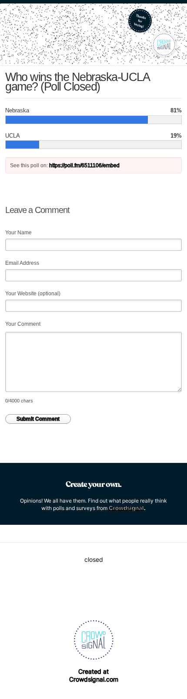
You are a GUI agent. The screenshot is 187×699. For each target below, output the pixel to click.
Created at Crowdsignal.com (93, 675)
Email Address (22, 263)
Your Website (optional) (32, 293)
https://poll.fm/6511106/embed (84, 165)
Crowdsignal (126, 507)
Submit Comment (38, 419)
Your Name (18, 233)
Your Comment (22, 324)
